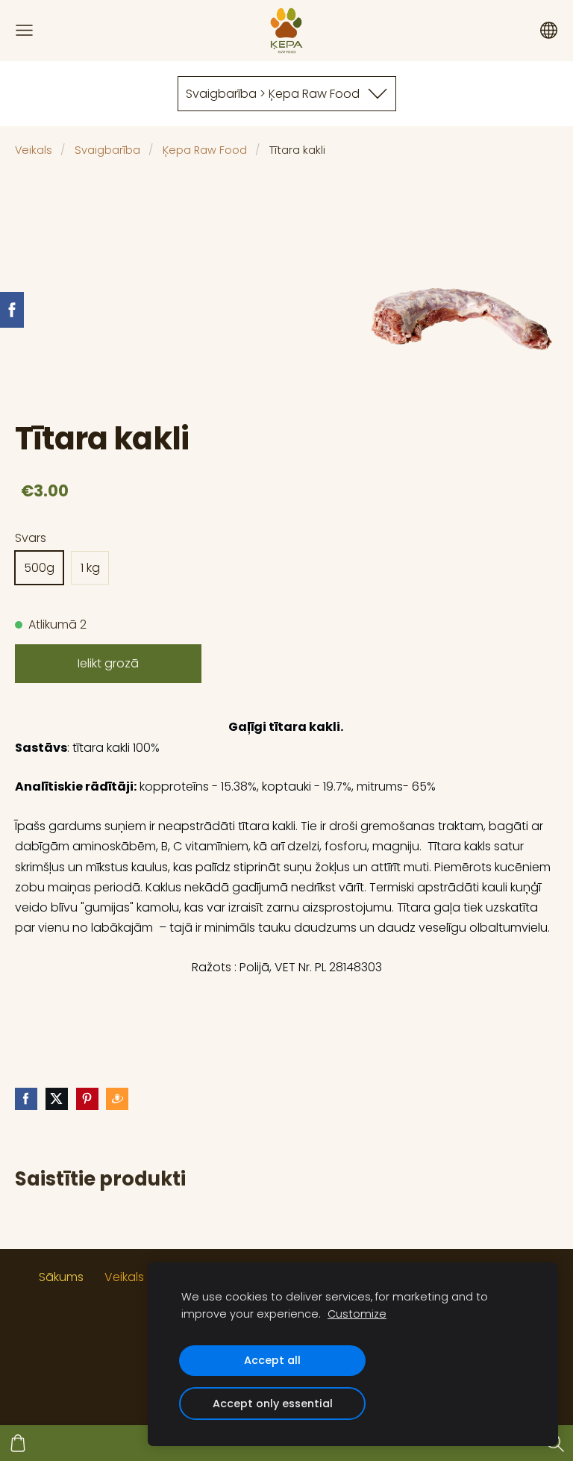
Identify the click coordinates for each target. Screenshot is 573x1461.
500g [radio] (39, 567)
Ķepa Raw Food (205, 150)
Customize (357, 1313)
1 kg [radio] (90, 567)
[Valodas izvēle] (548, 30)
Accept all (272, 1360)
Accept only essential (273, 1403)
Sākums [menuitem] (61, 1277)
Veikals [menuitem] (124, 1277)
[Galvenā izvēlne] (24, 30)
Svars (30, 537)
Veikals (33, 150)
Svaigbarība (107, 150)
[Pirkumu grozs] (18, 1443)
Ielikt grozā (108, 663)
